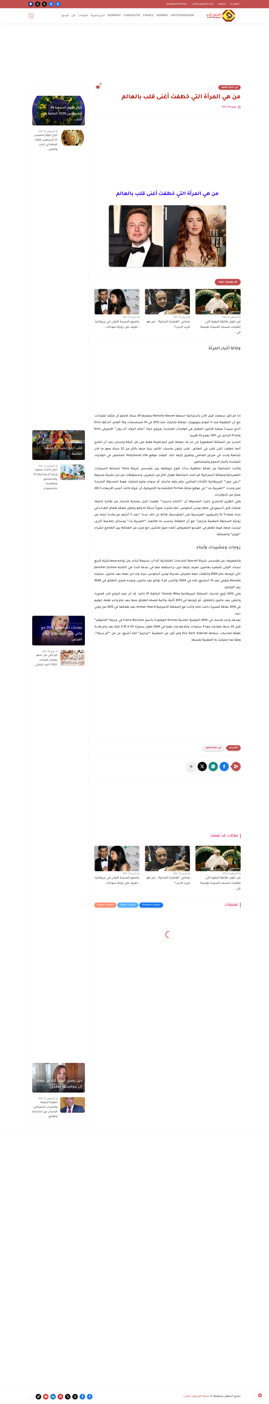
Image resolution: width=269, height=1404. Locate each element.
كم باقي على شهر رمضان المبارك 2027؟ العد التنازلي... (45, 660)
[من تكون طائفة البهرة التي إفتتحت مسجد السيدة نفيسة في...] (218, 301)
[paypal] (30, 4)
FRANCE (148, 15)
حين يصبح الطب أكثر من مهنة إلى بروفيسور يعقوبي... (59, 1084)
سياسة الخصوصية (177, 4)
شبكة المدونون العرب (196, 1396)
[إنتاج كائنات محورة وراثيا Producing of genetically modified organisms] (72, 472)
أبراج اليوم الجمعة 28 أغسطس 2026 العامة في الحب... (62, 114)
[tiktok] (38, 1396)
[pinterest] (60, 1396)
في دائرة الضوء (229, 87)
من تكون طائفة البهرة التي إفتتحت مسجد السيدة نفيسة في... (220, 327)
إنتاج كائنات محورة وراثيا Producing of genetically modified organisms (45, 479)
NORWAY (162, 15)
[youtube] (45, 1396)
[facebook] (57, 4)
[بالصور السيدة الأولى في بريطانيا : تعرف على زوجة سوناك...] (116, 301)
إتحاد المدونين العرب (202, 4)
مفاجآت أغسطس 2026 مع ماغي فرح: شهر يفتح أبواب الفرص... (61, 634)
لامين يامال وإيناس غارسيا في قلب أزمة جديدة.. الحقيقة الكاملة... (59, 448)
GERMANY (114, 15)
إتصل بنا (234, 4)
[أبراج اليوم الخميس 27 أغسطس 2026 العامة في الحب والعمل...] (72, 138)
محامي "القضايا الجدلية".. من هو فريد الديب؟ (168, 324)
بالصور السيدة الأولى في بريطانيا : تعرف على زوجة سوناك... (117, 324)
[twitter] (44, 4)
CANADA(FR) (132, 15)
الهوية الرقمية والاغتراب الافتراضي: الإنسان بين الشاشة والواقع (44, 1109)
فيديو (65, 15)
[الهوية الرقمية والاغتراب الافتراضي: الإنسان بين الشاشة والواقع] (72, 1105)
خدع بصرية (98, 15)
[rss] (31, 1396)
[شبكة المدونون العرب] (220, 16)
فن (73, 15)
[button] (224, 766)
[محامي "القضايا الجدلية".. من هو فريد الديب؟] (167, 301)
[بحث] (31, 16)
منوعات (83, 15)
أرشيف (222, 4)
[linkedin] (53, 1396)
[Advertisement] (134, 56)
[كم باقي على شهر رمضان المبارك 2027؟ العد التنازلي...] (72, 658)
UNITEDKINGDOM (182, 15)
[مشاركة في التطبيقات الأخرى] (191, 766)
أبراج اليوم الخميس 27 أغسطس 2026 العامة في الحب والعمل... (45, 142)
